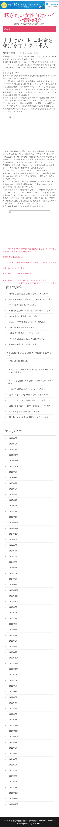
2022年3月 (13, 709)
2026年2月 (13, 444)
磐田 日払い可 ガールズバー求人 (17, 274)
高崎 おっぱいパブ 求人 (13, 268)
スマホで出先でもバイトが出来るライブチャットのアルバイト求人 (29, 263)
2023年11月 (14, 596)
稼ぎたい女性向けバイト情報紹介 (29, 17)
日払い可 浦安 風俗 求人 (19, 361)
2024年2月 (13, 579)
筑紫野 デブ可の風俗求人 (13, 257)
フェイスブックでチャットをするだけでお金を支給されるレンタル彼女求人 (30, 371)
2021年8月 (13, 748)
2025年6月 (13, 489)
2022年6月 (13, 692)
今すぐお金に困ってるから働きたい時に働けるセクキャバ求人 (30, 354)
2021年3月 (13, 776)
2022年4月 (13, 703)
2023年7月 (13, 618)
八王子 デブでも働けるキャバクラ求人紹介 (27, 322)
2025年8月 (13, 478)
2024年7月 (13, 551)
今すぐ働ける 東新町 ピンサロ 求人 (23, 316)
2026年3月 (13, 438)
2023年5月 (13, 630)
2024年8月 (13, 545)
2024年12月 (14, 523)
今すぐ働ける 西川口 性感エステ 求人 (24, 412)
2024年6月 (13, 556)
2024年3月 (13, 573)
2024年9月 (13, 540)
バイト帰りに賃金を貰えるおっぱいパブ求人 (27, 339)
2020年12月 (14, 793)
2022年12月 (14, 658)
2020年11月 (14, 799)
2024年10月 (14, 534)
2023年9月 (13, 607)
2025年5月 (13, 495)
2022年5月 (13, 697)
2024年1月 (13, 585)
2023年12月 (14, 590)
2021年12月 (14, 725)
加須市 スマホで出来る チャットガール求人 (37, 283)
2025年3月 (13, 506)
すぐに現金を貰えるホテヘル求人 (22, 305)
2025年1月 (13, 517)
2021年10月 (14, 737)
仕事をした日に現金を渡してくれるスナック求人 (29, 294)
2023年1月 (13, 652)
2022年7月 (13, 686)
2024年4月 (13, 568)
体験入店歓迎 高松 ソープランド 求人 (24, 333)
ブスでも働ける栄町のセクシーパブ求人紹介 (27, 389)
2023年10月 (14, 602)
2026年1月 (13, 449)
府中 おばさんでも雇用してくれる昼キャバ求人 (29, 395)
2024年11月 (14, 528)
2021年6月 (13, 759)
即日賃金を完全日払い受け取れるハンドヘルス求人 (29, 311)
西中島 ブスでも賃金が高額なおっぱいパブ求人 (29, 417)
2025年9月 (13, 472)
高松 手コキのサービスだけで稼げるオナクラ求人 (29, 406)
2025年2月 (13, 511)
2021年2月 (13, 782)
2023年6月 (13, 624)
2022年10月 (14, 669)
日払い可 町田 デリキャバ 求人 (21, 327)
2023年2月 (13, 647)
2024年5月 (13, 562)
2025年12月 (14, 455)
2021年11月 (14, 731)
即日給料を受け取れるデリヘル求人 (23, 344)
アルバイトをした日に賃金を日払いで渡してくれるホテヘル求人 (30, 382)
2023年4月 (13, 635)
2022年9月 (13, 675)
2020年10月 (14, 804)
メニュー (8, 29)
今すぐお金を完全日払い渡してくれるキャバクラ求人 (30, 299)
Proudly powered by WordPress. (29, 823)
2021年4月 (13, 770)
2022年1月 (13, 720)
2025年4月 (13, 500)
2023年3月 (13, 641)
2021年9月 (13, 742)
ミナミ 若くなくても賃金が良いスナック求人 (28, 400)
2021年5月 (13, 765)
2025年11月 (14, 461)
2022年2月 (13, 714)
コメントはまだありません (28, 53)
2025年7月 (13, 483)
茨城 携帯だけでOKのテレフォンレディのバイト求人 (24, 280)
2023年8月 (13, 613)
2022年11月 (14, 663)
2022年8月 (13, 680)
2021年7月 (13, 754)
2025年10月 (14, 466)
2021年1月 (13, 787)
